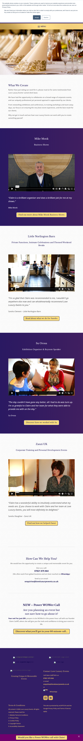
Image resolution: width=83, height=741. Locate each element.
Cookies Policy (14, 721)
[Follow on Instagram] (45, 698)
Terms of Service (65, 708)
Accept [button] (37, 17)
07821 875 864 (41, 570)
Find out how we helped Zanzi (41, 523)
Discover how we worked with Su (41, 422)
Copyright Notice (15, 723)
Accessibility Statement (17, 726)
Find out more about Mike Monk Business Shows (41, 215)
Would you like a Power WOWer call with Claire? (41, 737)
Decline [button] (46, 17)
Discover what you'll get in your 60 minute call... (41, 631)
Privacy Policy (14, 718)
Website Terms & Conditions (19, 715)
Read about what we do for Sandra (41, 318)
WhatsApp (65, 574)
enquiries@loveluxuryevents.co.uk (41, 581)
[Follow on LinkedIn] (51, 698)
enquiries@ (56, 684)
